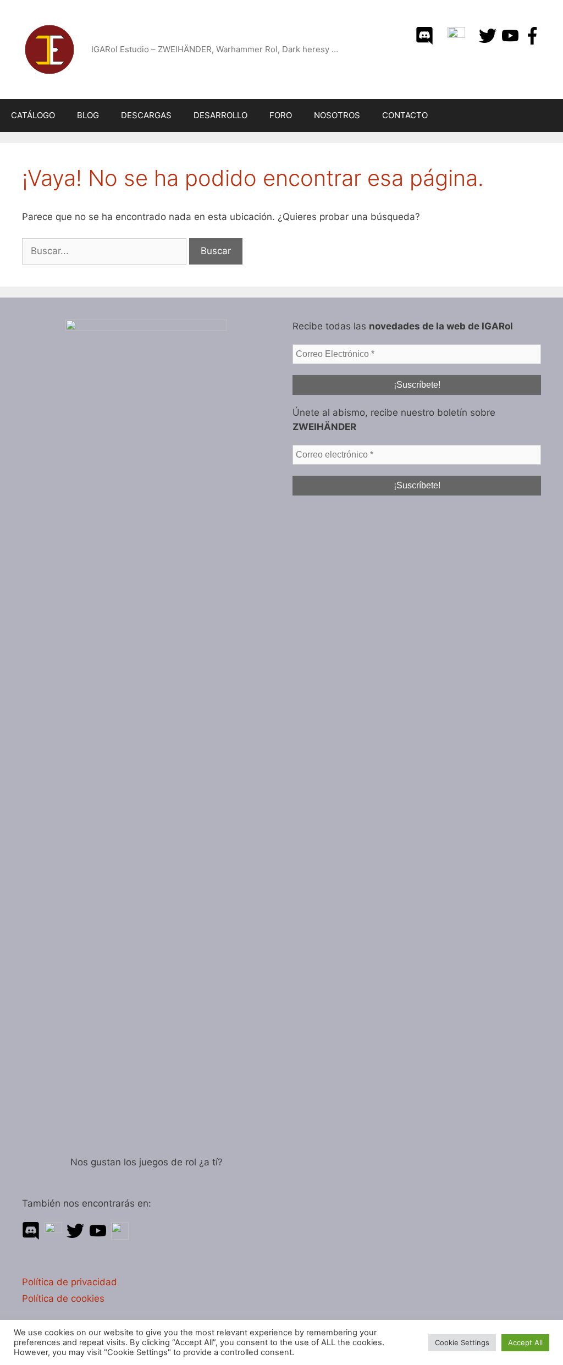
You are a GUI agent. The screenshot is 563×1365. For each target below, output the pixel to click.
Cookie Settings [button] (462, 1342)
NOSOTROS (337, 115)
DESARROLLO (220, 115)
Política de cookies (63, 1298)
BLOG (88, 115)
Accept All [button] (525, 1342)
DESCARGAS (146, 115)
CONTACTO (405, 115)
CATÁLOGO (33, 115)
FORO (280, 115)
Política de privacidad (69, 1281)
